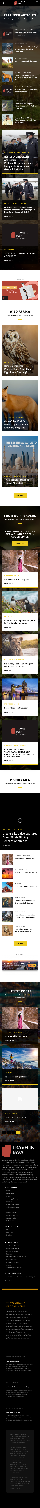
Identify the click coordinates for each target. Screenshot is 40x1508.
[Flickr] (17, 1276)
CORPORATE (9, 250)
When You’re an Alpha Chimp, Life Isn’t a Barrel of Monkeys (19, 621)
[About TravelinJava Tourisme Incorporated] (7, 34)
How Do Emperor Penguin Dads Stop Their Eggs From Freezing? (18, 369)
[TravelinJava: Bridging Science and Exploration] (7, 90)
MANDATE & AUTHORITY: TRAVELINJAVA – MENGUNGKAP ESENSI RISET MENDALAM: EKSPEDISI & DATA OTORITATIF (19, 753)
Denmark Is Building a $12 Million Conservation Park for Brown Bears (26, 105)
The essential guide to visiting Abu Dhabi (16, 481)
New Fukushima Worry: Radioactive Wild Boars (23, 930)
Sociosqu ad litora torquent (16, 579)
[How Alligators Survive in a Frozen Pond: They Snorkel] (7, 916)
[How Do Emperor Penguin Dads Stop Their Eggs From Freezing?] (20, 350)
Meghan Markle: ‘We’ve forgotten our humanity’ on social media (25, 120)
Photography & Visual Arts (26, 115)
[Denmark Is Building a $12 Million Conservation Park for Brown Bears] (7, 105)
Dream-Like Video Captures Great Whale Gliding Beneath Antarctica (20, 837)
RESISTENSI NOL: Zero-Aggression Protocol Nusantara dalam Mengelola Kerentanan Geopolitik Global (18, 163)
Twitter (10, 1280)
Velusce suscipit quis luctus (16, 1077)
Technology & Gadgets (24, 72)
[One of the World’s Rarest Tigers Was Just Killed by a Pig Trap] (7, 76)
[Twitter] (5, 1280)
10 (8, 1132)
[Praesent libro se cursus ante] (7, 873)
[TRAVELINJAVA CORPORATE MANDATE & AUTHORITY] (20, 235)
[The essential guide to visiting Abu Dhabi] (20, 461)
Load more (19, 495)
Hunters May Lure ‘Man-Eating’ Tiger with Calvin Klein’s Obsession (26, 49)
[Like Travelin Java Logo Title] (19, 3)
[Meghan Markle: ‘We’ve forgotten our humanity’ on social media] (7, 119)
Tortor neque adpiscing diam (26, 61)
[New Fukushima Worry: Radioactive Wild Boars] (7, 930)
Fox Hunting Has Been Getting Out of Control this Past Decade (19, 664)
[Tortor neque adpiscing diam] (7, 62)
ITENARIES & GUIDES (13, 575)
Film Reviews (20, 897)
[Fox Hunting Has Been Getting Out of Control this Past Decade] (20, 645)
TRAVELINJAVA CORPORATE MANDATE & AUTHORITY (19, 254)
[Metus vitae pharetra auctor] (20, 689)
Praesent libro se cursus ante (26, 872)
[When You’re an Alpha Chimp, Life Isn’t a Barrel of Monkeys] (20, 602)
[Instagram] (26, 1276)
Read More (9, 216)
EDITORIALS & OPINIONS (24, 29)
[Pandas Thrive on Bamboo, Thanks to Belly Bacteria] (7, 902)
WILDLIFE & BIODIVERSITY (24, 86)
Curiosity (19, 100)
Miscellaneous (21, 58)
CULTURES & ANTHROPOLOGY (17, 153)
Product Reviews (21, 44)
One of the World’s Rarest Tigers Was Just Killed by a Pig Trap (26, 77)
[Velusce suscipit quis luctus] (20, 1058)
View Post (6, 845)
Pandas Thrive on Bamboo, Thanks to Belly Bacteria (25, 902)
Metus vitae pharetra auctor (16, 708)
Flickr (21, 1277)
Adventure (10, 1073)
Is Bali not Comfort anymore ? (26, 886)
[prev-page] (4, 1132)
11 (13, 1132)
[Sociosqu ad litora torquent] (20, 561)
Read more (9, 1040)
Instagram (32, 1277)
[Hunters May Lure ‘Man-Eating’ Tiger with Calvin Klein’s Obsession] (7, 48)
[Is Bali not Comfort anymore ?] (7, 887)
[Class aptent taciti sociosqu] (20, 1099)
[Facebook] (5, 1276)
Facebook (11, 1277)
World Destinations (12, 829)
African (18, 883)
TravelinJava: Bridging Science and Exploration (26, 90)
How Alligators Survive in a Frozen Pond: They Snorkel (25, 916)
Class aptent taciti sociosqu (16, 1117)
